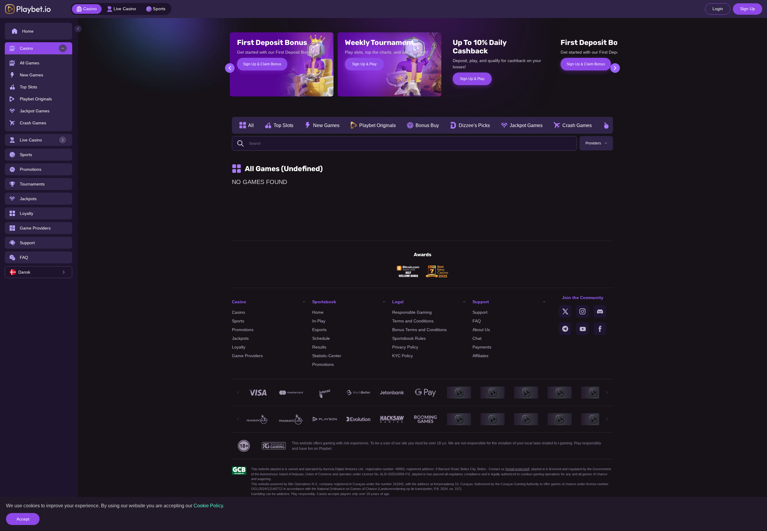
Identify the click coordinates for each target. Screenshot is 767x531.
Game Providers (247, 355)
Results (319, 347)
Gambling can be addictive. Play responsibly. (283, 494)
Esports (319, 329)
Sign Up (747, 8)
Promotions (242, 329)
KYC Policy (402, 355)
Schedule (321, 338)
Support (479, 312)
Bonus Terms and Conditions (419, 329)
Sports (238, 321)
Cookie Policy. (209, 505)
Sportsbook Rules (409, 338)
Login (717, 8)
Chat (476, 338)
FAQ (476, 321)
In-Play (318, 321)
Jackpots (240, 338)
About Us (481, 329)
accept (22, 519)
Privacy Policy (405, 347)
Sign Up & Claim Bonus (262, 64)
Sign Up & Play (364, 64)
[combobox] (38, 272)
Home (318, 312)
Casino (238, 312)
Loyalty (238, 347)
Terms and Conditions (413, 321)
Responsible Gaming (412, 312)
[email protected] (517, 469)
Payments (481, 347)
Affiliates (480, 355)
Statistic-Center (326, 355)
